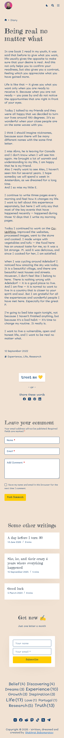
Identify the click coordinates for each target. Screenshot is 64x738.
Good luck (16, 588)
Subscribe (32, 660)
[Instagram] (15, 720)
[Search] (52, 5)
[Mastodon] (32, 720)
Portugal (48, 700)
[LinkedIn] (39, 399)
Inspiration (42, 694)
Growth (17, 694)
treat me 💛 (32, 378)
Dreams (14, 689)
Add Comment (16, 462)
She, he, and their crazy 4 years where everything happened (28, 563)
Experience (15, 356)
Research (35, 356)
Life (25, 356)
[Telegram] (48, 720)
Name (11, 440)
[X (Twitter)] (29, 399)
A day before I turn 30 (25, 538)
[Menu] (58, 5)
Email (11, 451)
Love (31, 700)
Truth (45, 705)
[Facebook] (24, 399)
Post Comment (15, 497)
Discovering (41, 683)
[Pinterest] (34, 399)
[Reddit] (26, 720)
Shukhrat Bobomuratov (39, 732)
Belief (17, 683)
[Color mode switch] (47, 5)
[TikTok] (37, 720)
